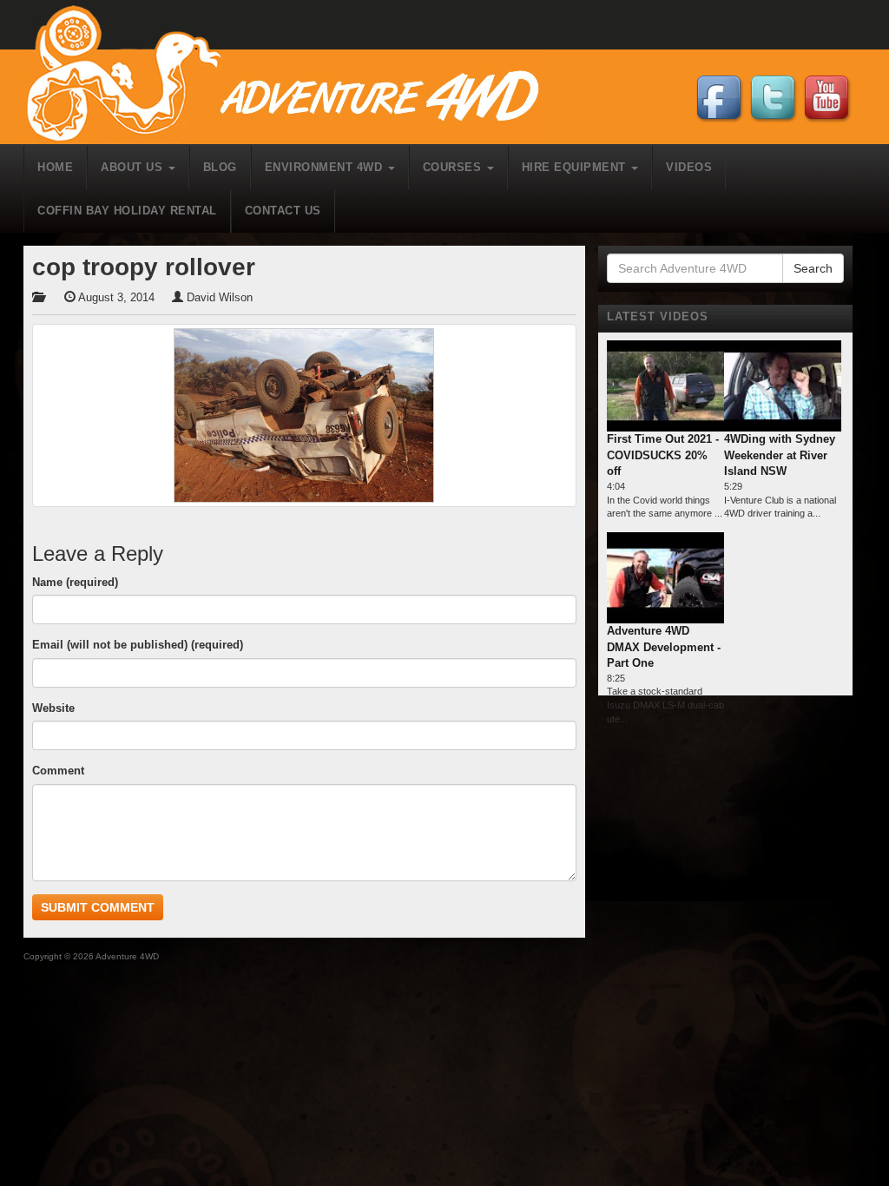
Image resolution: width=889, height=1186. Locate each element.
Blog (220, 167)
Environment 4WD (325, 167)
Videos (689, 167)
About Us (134, 167)
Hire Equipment (576, 167)
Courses (454, 167)
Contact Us (283, 210)
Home (55, 167)
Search (813, 268)
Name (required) (75, 582)
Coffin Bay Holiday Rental (127, 210)
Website (53, 708)
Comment (58, 770)
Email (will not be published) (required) (137, 644)
